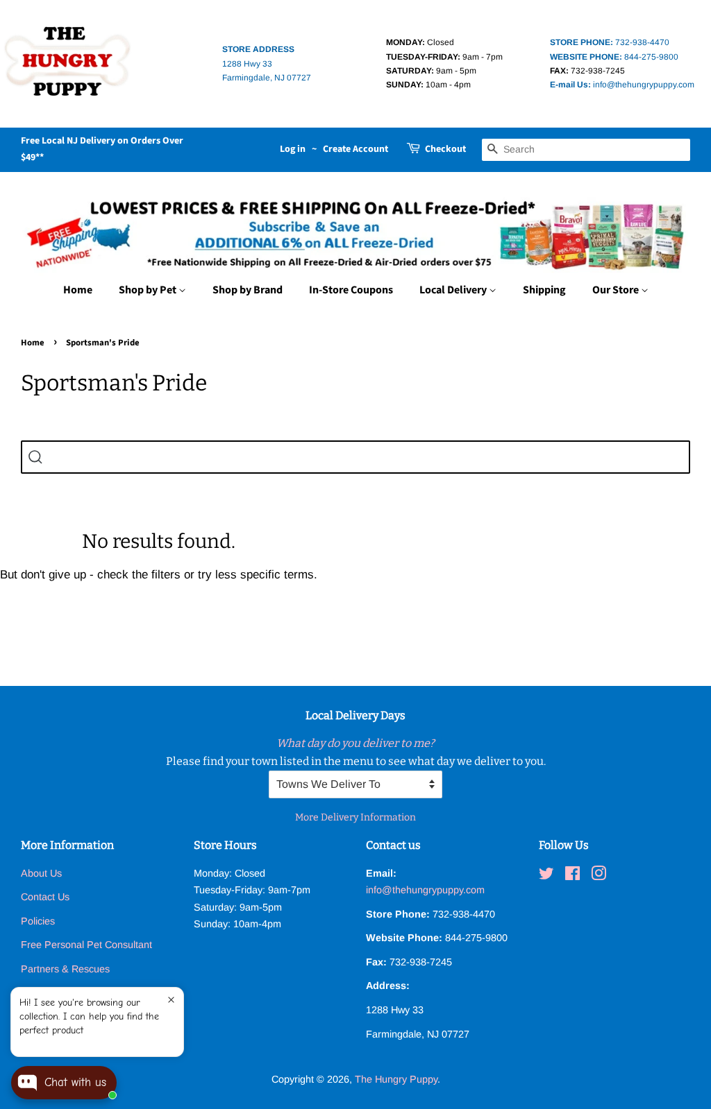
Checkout (445, 149)
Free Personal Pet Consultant (86, 944)
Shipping (544, 290)
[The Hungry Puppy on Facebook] (572, 876)
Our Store (616, 290)
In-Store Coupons (351, 290)
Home (77, 290)
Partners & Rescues (65, 968)
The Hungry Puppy (396, 1079)
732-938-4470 (609, 42)
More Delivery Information (355, 817)
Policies (38, 921)
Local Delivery (454, 290)
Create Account (355, 149)
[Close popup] (171, 1000)
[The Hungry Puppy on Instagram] (598, 876)
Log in (293, 149)
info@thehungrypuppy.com (622, 84)
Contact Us (45, 896)
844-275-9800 (614, 57)
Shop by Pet (148, 290)
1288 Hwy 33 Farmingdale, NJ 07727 (266, 63)
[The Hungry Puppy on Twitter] (546, 876)
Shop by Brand (247, 290)
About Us (41, 873)
